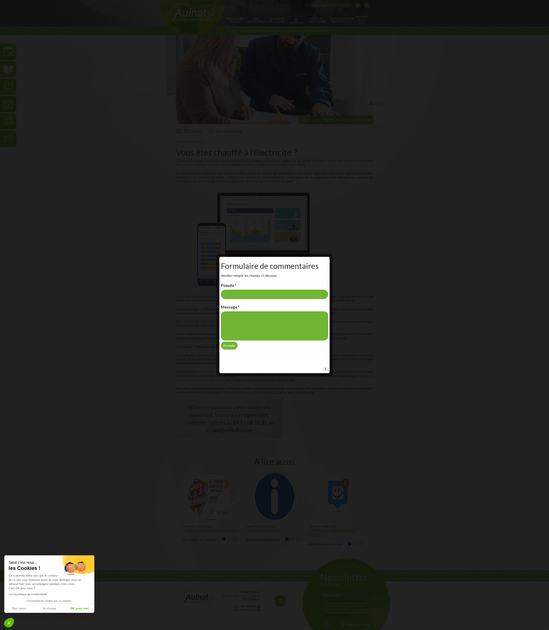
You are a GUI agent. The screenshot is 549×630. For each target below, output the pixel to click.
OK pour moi (79, 608)
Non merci (19, 608)
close (325, 369)
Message (230, 307)
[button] (9, 623)
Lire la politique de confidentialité (28, 594)
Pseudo (228, 285)
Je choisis (49, 608)
